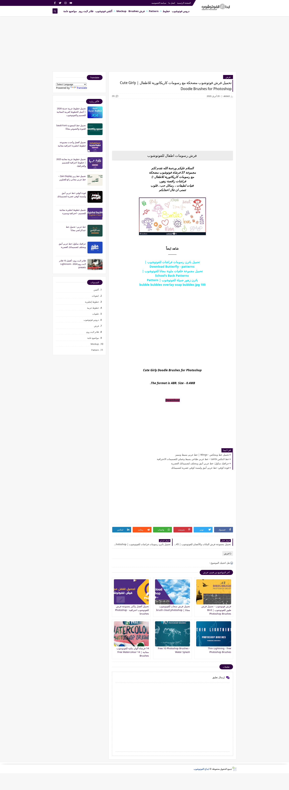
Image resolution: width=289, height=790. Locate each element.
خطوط (166, 11)
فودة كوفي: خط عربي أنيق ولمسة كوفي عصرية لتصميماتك (200, 467)
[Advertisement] (144, 45)
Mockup (121, 11)
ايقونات (95, 295)
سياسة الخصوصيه (159, 3)
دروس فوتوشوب (180, 11)
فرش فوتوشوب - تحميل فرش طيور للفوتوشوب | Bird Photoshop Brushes (216, 610)
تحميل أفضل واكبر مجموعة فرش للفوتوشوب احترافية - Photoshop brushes (132, 610)
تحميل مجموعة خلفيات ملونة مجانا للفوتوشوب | (172, 271)
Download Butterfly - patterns (172, 266)
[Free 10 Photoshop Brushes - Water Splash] (172, 633)
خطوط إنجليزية (92, 301)
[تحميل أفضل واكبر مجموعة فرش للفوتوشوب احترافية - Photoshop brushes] (131, 591)
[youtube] (71, 3)
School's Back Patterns (172, 275)
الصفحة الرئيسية (184, 3)
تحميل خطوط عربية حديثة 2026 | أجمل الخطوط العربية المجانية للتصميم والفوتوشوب (71, 112)
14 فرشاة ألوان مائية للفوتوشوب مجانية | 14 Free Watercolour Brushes (133, 652)
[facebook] (55, 3)
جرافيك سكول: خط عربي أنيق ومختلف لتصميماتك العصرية (200, 463)
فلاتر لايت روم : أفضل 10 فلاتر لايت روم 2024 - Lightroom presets (72, 264)
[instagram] (65, 3)
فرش (228, 76)
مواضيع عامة (70, 11)
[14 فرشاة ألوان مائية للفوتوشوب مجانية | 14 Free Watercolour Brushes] (131, 633)
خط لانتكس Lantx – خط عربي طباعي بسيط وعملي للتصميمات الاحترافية (193, 459)
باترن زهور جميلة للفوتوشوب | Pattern (172, 280)
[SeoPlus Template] (234, 769)
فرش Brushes (136, 11)
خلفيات (95, 313)
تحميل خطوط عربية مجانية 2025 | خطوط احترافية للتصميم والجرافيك (71, 162)
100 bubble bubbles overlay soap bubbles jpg (172, 285)
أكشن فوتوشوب (103, 11)
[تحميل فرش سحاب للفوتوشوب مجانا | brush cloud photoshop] (172, 591)
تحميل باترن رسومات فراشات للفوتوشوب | (172, 262)
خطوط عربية (93, 307)
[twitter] (60, 3)
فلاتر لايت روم (86, 11)
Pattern (154, 11)
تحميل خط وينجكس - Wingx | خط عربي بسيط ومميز (202, 454)
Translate (82, 87)
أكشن (96, 289)
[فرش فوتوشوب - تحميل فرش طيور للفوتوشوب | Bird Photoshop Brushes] (213, 591)
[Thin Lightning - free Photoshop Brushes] (213, 633)
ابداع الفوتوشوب (201, 768)
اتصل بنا (171, 3)
